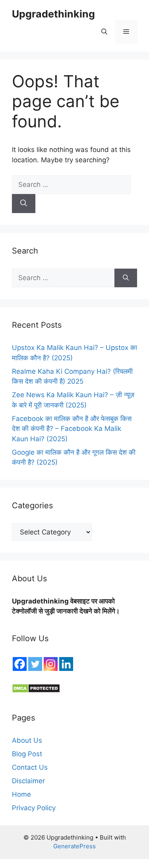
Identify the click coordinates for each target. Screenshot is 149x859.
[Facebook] (20, 664)
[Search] (23, 203)
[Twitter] (35, 664)
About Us (27, 740)
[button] (104, 32)
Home (21, 794)
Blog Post (27, 754)
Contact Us (30, 767)
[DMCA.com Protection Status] (36, 691)
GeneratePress (74, 846)
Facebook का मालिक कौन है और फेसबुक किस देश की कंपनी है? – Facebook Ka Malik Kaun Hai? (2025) (72, 429)
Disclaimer (28, 781)
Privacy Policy (34, 808)
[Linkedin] (66, 664)
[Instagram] (51, 664)
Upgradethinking (53, 14)
